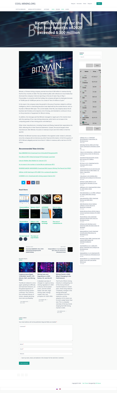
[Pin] (29, 183)
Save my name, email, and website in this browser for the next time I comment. (42, 358)
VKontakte (79, 3)
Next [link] (97, 65)
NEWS (53, 9)
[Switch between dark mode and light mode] (97, 9)
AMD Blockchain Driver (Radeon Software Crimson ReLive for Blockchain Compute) (88, 205)
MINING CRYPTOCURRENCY (34, 9)
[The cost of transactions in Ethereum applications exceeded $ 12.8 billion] (57, 213)
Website (22, 353)
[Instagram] (26, 375)
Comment (23, 326)
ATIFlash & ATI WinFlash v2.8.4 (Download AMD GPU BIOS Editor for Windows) (89, 225)
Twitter (84, 3)
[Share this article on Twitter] (25, 239)
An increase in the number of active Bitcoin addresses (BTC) (37, 164)
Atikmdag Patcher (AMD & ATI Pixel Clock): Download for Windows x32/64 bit (90, 146)
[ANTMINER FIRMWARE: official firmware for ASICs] (46, 198)
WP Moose (98, 383)
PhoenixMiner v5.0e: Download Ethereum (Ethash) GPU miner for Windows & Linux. (89, 218)
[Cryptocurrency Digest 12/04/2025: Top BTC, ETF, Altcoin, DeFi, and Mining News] (27, 267)
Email (21, 349)
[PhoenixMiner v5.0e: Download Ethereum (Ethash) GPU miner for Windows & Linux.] (24, 213)
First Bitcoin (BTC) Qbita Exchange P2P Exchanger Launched (37, 157)
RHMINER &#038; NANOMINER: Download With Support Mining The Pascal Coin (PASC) (45, 168)
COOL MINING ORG (55, 37)
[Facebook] (18, 375)
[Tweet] (23, 183)
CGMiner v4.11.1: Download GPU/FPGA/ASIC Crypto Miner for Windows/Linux (88, 139)
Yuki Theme (85, 383)
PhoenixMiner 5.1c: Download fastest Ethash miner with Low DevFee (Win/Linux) (90, 260)
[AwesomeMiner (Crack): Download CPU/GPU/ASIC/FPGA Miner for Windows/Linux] (24, 198)
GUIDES (67, 9)
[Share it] (33, 183)
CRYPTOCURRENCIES (21, 9)
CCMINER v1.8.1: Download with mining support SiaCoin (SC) (37, 176)
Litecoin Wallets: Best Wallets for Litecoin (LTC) (33, 160)
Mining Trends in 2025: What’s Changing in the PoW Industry (63, 276)
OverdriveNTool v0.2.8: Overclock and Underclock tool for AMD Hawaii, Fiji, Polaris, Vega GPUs (90, 170)
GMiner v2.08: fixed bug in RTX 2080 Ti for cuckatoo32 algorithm (38, 172)
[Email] (38, 183)
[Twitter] (22, 375)
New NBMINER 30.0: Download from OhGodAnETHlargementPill (38, 153)
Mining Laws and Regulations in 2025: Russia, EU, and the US (44, 276)
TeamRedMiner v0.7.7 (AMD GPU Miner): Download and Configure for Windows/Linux (89, 247)
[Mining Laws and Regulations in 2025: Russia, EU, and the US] (45, 267)
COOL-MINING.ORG (25, 3)
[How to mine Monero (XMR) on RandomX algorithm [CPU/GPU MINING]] (57, 198)
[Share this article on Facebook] (21, 239)
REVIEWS (58, 9)
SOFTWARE (46, 9)
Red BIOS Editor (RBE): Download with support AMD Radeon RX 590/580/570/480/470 (90, 240)
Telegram (73, 3)
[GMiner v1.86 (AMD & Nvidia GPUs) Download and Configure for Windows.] (35, 213)
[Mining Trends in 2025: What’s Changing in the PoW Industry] (64, 267)
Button (99, 3)
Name (22, 344)
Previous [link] (89, 65)
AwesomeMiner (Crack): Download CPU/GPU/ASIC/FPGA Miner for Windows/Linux (89, 232)
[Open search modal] (99, 9)
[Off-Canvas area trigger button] (101, 9)
